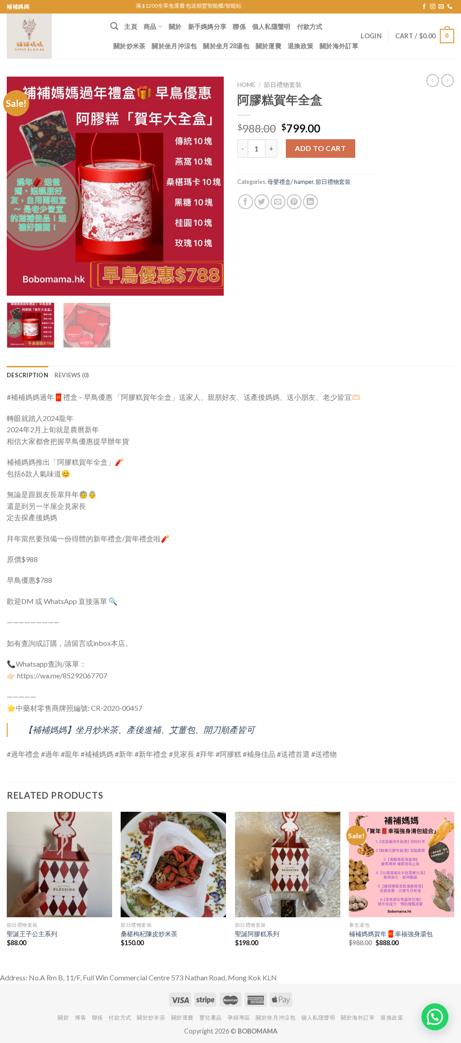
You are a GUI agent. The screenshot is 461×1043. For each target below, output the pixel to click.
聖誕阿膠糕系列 (257, 934)
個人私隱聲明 (271, 26)
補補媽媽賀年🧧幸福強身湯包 (391, 934)
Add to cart (320, 148)
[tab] (27, 375)
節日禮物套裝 (283, 84)
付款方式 (310, 26)
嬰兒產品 (210, 1017)
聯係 (239, 26)
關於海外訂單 (339, 46)
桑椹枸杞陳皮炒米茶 (149, 934)
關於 (175, 26)
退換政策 (300, 46)
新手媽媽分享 (207, 26)
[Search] (114, 26)
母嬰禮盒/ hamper (290, 181)
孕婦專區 (238, 1017)
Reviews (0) (71, 375)
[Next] (208, 186)
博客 (80, 1017)
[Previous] (22, 186)
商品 (150, 26)
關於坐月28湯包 (226, 46)
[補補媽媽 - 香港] (52, 36)
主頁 (130, 26)
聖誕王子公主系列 (32, 934)
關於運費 (268, 46)
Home (246, 84)
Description (27, 375)
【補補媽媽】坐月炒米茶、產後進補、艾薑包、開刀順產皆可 (139, 729)
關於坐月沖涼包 (174, 46)
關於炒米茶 (129, 46)
